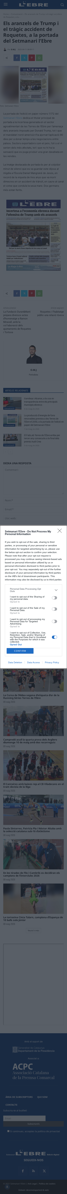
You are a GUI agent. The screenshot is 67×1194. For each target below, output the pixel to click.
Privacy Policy (52, 662)
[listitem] (33, 590)
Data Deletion (15, 662)
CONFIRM (20, 651)
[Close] (61, 532)
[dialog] (33, 597)
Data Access (33, 662)
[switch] (54, 597)
